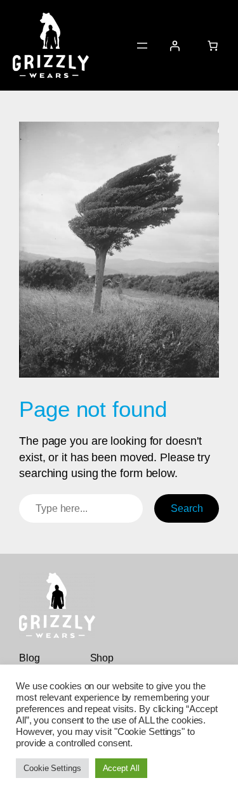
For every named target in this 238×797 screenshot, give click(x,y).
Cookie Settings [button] (52, 768)
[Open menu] (142, 45)
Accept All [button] (121, 768)
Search (186, 508)
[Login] (174, 45)
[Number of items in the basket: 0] (212, 45)
